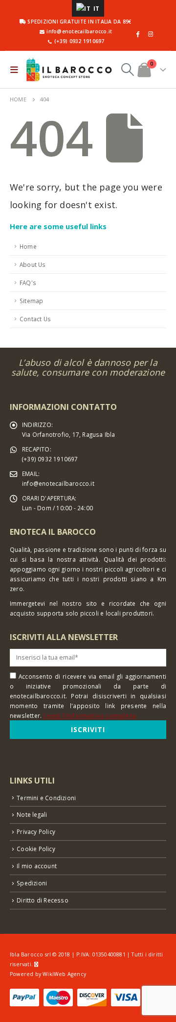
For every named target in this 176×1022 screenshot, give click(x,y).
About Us (33, 264)
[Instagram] (150, 34)
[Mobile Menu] (16, 69)
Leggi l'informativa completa (89, 715)
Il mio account (37, 866)
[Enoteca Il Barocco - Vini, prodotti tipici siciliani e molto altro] (69, 69)
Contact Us (35, 319)
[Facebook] (137, 34)
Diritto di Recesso (42, 900)
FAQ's (28, 282)
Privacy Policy (36, 831)
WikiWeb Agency (64, 974)
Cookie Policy (36, 849)
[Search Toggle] (127, 69)
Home (28, 246)
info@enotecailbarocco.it (58, 483)
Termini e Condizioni (46, 798)
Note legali (32, 814)
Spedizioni (32, 883)
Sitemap (31, 301)
